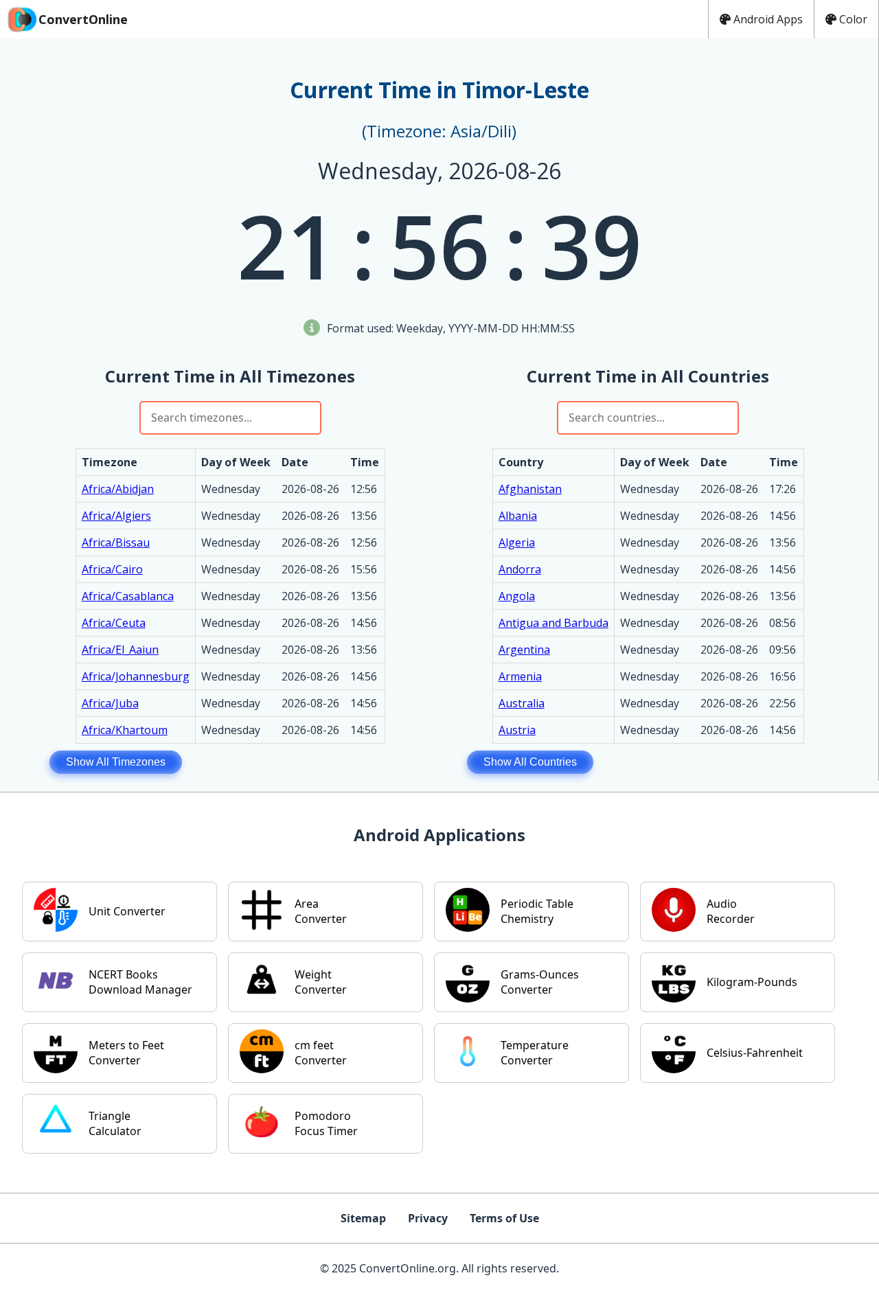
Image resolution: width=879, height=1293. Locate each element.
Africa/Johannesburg (136, 676)
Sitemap (363, 1218)
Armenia (520, 676)
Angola (517, 596)
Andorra (520, 569)
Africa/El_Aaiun (120, 649)
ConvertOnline (83, 19)
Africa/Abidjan (118, 488)
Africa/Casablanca (128, 596)
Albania (518, 515)
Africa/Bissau (116, 542)
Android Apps (768, 19)
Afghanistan (530, 488)
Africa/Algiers (116, 515)
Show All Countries (530, 762)
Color (853, 19)
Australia (522, 703)
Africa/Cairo (112, 569)
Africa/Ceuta (114, 622)
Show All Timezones (115, 762)
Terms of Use (504, 1218)
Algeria (517, 542)
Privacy (428, 1218)
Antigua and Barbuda (553, 622)
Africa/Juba (110, 703)
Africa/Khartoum (125, 729)
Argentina (524, 649)
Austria (517, 729)
